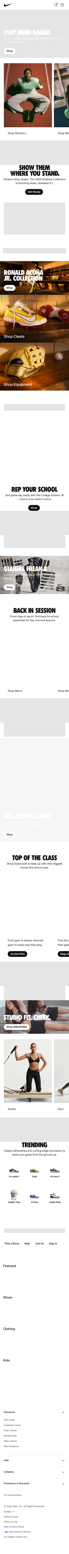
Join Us (39, 1243)
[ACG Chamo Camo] (34, 789)
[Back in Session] (34, 615)
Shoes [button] (7, 1297)
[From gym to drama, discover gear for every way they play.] (28, 916)
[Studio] (28, 1075)
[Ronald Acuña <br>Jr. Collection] (34, 278)
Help (27, 1243)
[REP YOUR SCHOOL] (34, 498)
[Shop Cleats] (34, 319)
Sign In (53, 1243)
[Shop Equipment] (34, 367)
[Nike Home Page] (8, 5)
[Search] (56, 5)
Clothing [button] (9, 1328)
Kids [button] (6, 1360)
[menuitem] (9, 1512)
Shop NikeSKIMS (16, 1027)
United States (14, 1495)
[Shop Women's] (28, 99)
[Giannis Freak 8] (34, 575)
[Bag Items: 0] (62, 5)
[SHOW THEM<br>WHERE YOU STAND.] (34, 180)
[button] (34, 789)
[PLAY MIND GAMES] (34, 34)
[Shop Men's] (28, 660)
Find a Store (12, 1243)
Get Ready (34, 191)
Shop (9, 51)
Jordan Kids (17, 954)
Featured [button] (9, 1266)
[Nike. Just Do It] (34, 218)
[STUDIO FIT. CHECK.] (34, 1017)
